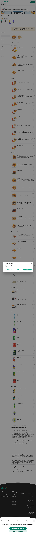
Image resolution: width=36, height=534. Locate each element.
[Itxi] (34, 521)
